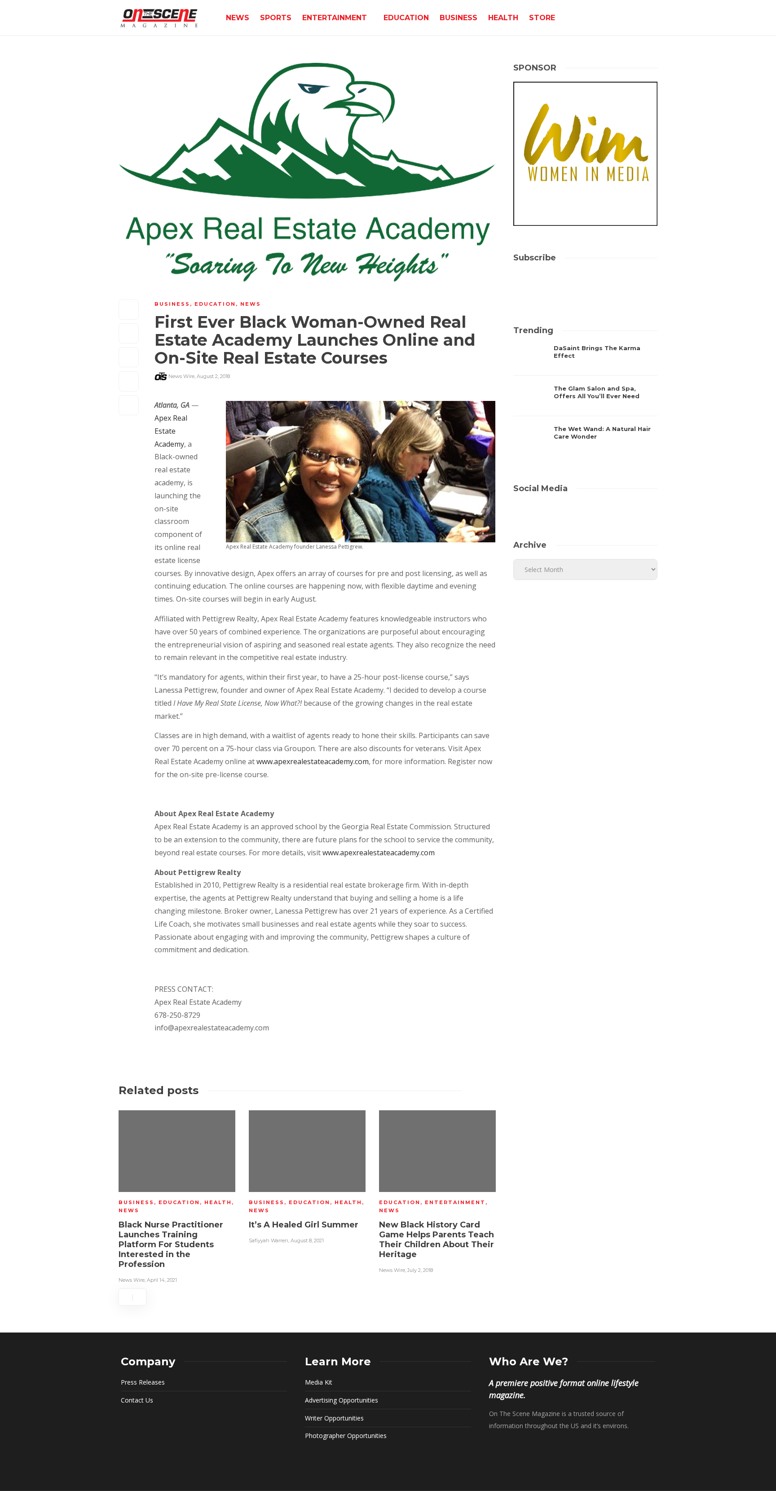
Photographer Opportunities (346, 1435)
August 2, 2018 (213, 376)
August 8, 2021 (307, 1240)
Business (458, 17)
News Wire (181, 376)
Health (503, 17)
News (237, 17)
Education (406, 17)
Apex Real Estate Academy (170, 431)
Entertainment (334, 17)
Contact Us (137, 1400)
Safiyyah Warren (268, 1240)
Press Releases (143, 1382)
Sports (275, 17)
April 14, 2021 (162, 1280)
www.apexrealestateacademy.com (312, 761)
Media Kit (318, 1382)
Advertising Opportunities (341, 1400)
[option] (177, 1195)
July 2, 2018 (420, 1270)
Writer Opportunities (334, 1418)
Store (542, 17)
